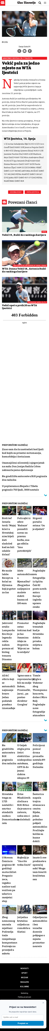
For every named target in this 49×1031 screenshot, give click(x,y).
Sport (24, 973)
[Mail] (25, 51)
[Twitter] (19, 51)
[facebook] (30, 51)
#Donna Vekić (15, 192)
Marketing (24, 993)
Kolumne (24, 987)
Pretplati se (23, 1023)
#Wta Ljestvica (33, 192)
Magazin (24, 982)
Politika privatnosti (24, 997)
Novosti (25, 968)
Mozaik (24, 977)
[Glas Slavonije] (2, 4)
